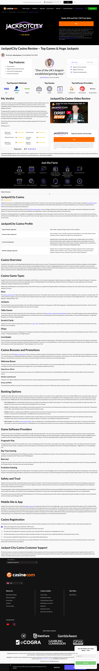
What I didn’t (90, 62)
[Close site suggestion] (75, 2)
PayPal (16, 92)
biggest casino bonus (19, 354)
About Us (9, 591)
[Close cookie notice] (10, 665)
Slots (39, 92)
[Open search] (86, 8)
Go (68, 2)
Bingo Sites (43, 606)
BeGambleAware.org (46, 658)
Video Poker (60, 92)
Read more (57, 667)
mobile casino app (30, 506)
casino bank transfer (25, 421)
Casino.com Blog (10, 606)
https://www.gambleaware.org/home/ (68, 37)
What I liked (74, 62)
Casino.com (4, 12)
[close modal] (95, 647)
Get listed (8, 603)
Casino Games (43, 594)
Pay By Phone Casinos (45, 597)
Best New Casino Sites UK (46, 611)
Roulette (49, 92)
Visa (6, 92)
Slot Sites (72, 591)
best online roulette (51, 313)
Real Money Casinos (45, 608)
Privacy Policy (9, 600)
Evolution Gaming (93, 92)
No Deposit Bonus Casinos (46, 600)
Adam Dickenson (17, 55)
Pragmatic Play (72, 92)
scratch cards (34, 323)
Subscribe (92, 8)
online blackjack (63, 313)
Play (76, 24)
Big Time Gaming (82, 92)
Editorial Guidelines (10, 597)
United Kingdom (12, 12)
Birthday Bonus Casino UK (46, 603)
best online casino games (34, 209)
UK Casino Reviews (22, 12)
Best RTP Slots (72, 594)
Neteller (27, 92)
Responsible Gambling (11, 594)
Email (76, 653)
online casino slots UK (9, 295)
